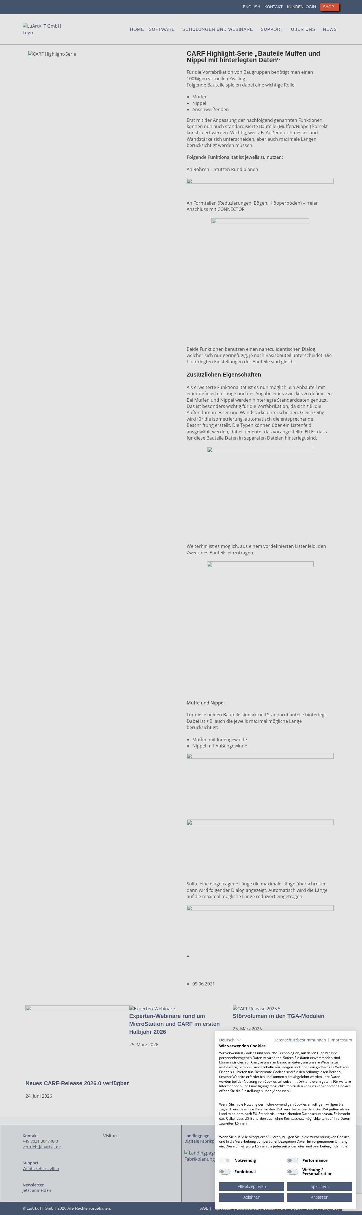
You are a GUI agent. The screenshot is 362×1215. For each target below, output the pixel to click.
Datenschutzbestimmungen (299, 1040)
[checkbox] (224, 1160)
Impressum (341, 1040)
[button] (230, 1040)
